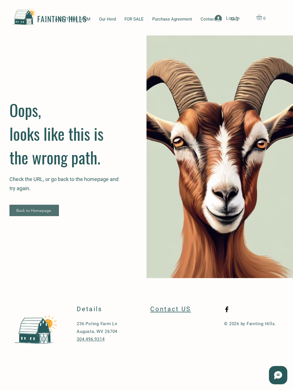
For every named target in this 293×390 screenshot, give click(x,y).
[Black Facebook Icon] (227, 309)
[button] (262, 17)
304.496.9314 (90, 339)
